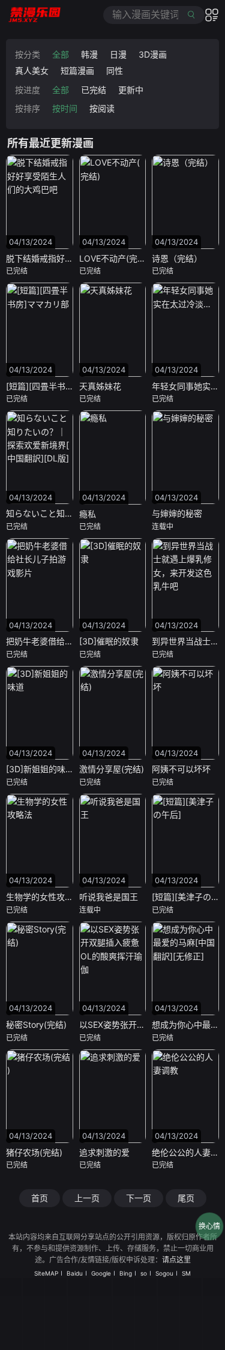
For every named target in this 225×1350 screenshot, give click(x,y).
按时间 (64, 108)
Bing (125, 1273)
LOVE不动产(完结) (114, 258)
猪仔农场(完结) (34, 1152)
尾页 (186, 1198)
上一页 (87, 1198)
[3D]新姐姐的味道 (40, 769)
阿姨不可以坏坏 (181, 769)
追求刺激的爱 (104, 1152)
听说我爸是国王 (108, 897)
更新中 (130, 90)
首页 (39, 1198)
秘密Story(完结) (36, 1024)
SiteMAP (46, 1273)
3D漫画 (153, 54)
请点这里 (176, 1259)
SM (186, 1273)
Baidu (75, 1273)
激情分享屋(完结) (111, 769)
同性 (114, 70)
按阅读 (102, 108)
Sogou (164, 1273)
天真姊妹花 (100, 386)
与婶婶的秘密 (177, 513)
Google (101, 1273)
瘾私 (87, 514)
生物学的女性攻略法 (44, 897)
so (143, 1273)
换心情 (209, 1226)
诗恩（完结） (177, 258)
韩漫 (89, 54)
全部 (60, 54)
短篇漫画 (77, 70)
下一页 (138, 1198)
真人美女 (32, 70)
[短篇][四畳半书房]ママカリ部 (62, 386)
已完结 (93, 90)
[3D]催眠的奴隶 (109, 641)
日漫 (118, 54)
